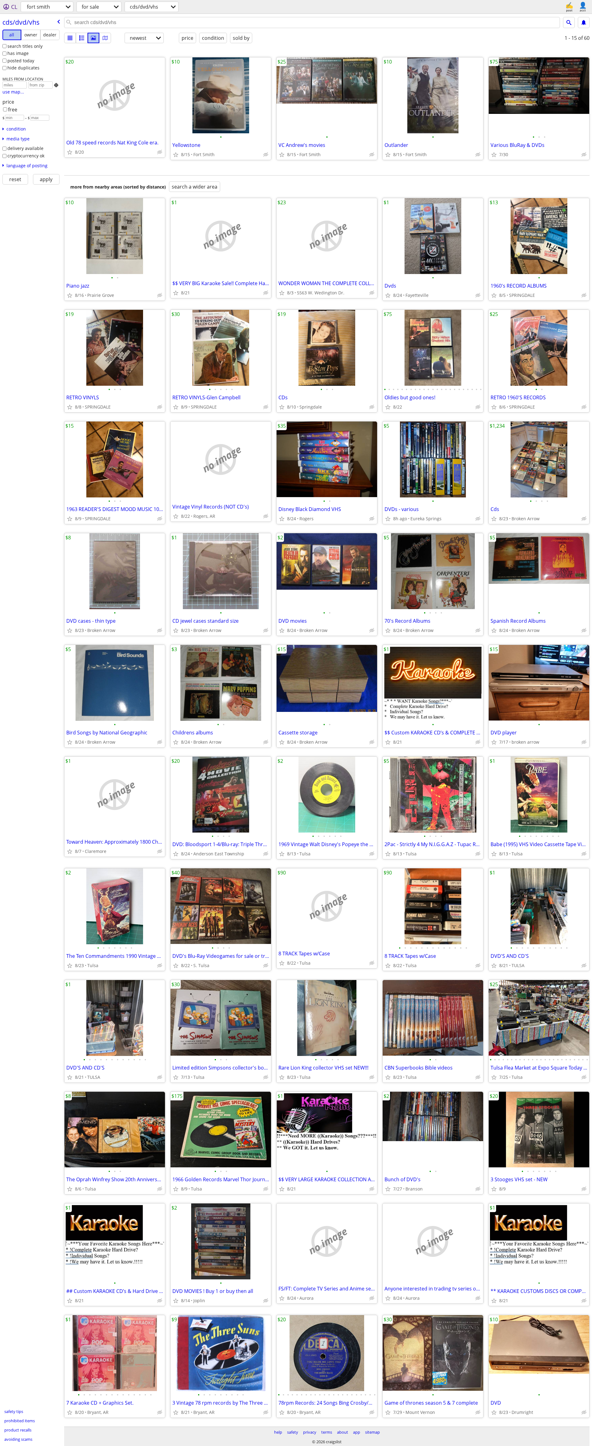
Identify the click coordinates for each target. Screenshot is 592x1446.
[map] (105, 38)
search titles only (25, 46)
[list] (70, 38)
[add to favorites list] (69, 152)
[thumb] (82, 38)
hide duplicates (23, 68)
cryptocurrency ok (25, 156)
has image (18, 53)
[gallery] (93, 38)
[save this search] (584, 22)
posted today (20, 61)
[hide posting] (159, 152)
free (12, 109)
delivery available (25, 148)
